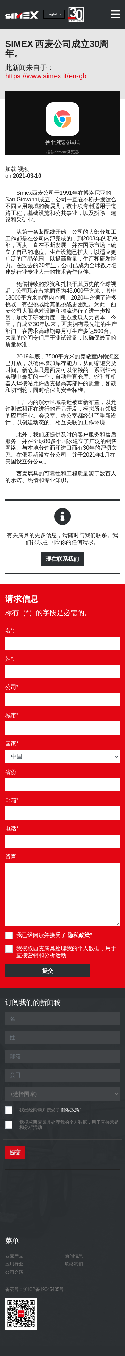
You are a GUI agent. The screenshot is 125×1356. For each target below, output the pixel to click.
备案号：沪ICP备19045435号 (34, 1289)
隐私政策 (79, 935)
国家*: (12, 743)
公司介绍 (14, 1272)
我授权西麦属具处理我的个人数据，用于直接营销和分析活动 (66, 951)
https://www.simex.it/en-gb (45, 76)
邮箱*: (12, 800)
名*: (9, 631)
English (53, 14)
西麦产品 (14, 1255)
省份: (11, 772)
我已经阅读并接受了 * (54, 935)
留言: (11, 857)
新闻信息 (74, 1255)
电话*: (12, 828)
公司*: (12, 687)
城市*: (12, 715)
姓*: (9, 659)
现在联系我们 (62, 559)
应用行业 (14, 1263)
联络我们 (74, 1263)
